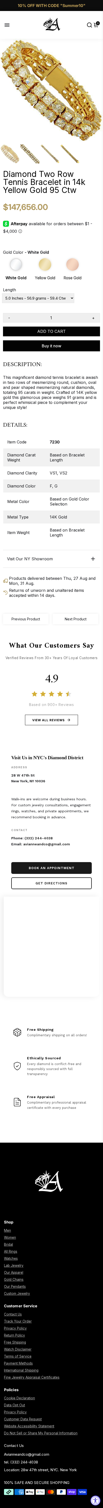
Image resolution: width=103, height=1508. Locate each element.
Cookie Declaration (19, 1398)
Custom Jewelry (17, 1294)
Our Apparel (13, 1273)
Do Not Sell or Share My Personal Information (41, 1433)
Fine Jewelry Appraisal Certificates (32, 1377)
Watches (11, 1258)
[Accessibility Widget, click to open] (95, 1500)
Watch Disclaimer (18, 1349)
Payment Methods (18, 1363)
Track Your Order (18, 1321)
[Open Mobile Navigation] (11, 25)
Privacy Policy (15, 1328)
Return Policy (14, 1335)
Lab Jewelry (14, 1266)
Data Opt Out (14, 1405)
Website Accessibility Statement (29, 1426)
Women (10, 1237)
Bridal (8, 1244)
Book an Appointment (51, 868)
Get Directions (52, 883)
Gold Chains (14, 1280)
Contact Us (13, 1314)
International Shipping (21, 1370)
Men (7, 1230)
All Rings (10, 1251)
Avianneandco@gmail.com (26, 1454)
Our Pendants (15, 1287)
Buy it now (51, 345)
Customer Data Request (23, 1419)
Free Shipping (15, 1342)
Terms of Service (18, 1356)
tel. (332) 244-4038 (21, 1462)
